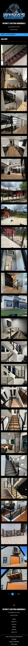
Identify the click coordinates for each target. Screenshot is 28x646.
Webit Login (14, 644)
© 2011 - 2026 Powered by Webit (14, 636)
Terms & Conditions (14, 641)
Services (14, 624)
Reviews (14, 629)
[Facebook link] (14, 605)
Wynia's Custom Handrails (8, 35)
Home (14, 619)
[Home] (14, 11)
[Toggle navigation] (25, 35)
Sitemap (14, 639)
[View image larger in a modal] (14, 55)
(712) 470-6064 (14, 29)
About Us (14, 621)
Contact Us (14, 632)
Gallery (14, 627)
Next (18, 594)
